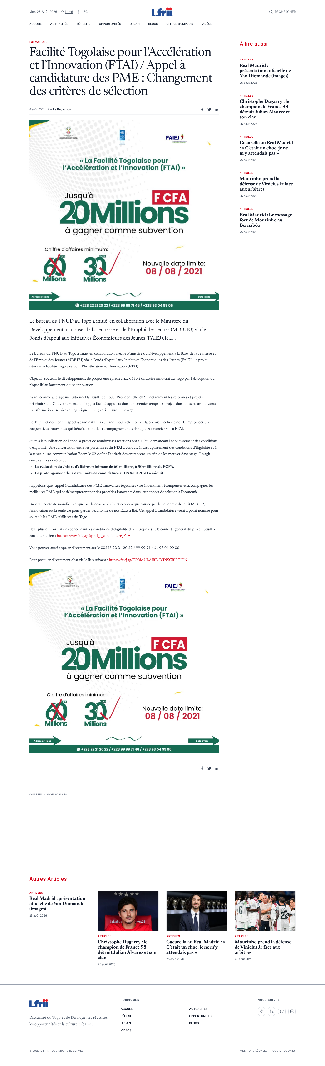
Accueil (35, 24)
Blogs (153, 24)
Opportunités (110, 24)
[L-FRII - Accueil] (162, 12)
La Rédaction (62, 109)
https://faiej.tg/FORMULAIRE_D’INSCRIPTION (148, 560)
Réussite (83, 24)
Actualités (59, 24)
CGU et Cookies (284, 1050)
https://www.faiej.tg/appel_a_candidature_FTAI (94, 536)
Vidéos (207, 24)
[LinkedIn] (271, 1011)
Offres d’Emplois (179, 24)
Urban (135, 24)
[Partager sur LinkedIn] (216, 109)
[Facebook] (261, 1011)
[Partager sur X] (209, 109)
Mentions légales (254, 1050)
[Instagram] (292, 1011)
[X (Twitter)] (282, 1011)
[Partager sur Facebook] (202, 109)
